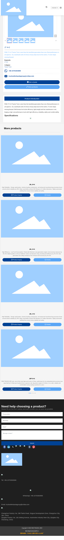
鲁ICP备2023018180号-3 (32, 531)
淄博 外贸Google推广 (38, 533)
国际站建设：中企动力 (26, 533)
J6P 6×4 (32, 378)
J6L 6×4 (32, 249)
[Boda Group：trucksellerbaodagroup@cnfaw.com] (48, 538)
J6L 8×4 (32, 184)
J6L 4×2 (32, 314)
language (54, 7)
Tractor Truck (7, 67)
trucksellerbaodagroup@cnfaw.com (21, 76)
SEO (41, 528)
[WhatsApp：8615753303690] (16, 538)
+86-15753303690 (15, 71)
